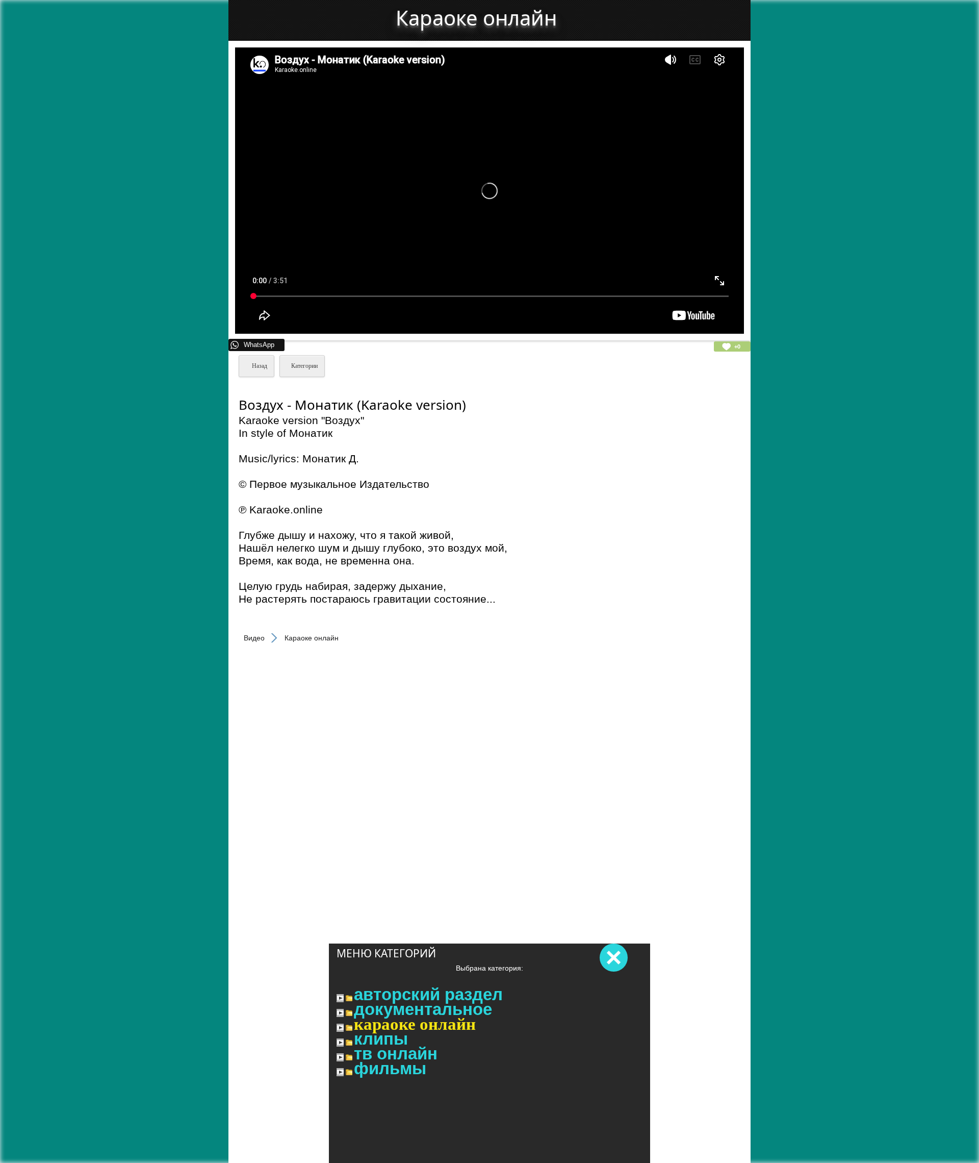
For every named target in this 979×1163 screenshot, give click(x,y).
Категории (304, 365)
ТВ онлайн (395, 1054)
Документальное (423, 1009)
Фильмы (390, 1068)
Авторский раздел (428, 994)
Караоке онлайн (415, 1024)
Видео (254, 638)
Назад (258, 365)
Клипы (381, 1039)
